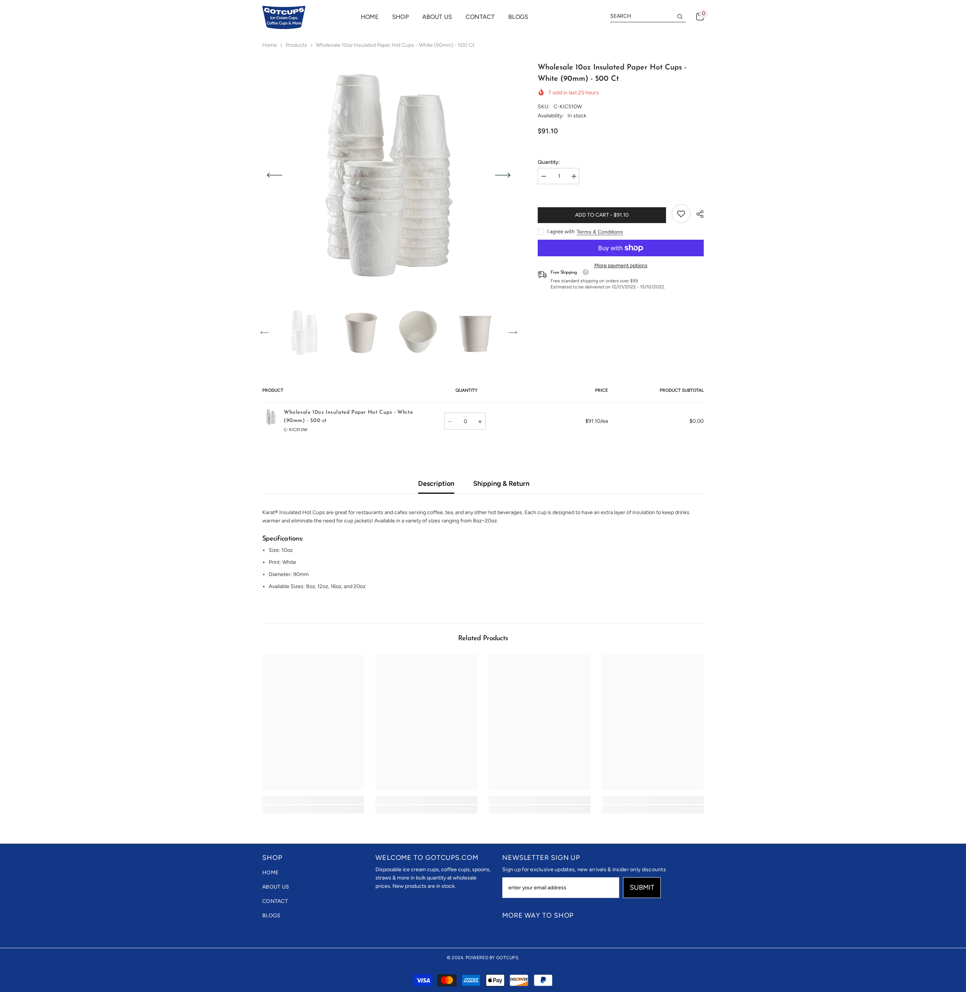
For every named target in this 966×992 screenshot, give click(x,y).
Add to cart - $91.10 (602, 215)
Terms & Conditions (600, 232)
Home (269, 45)
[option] (388, 175)
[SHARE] (697, 214)
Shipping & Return (501, 483)
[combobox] (642, 16)
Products (296, 45)
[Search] (648, 16)
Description (436, 483)
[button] (274, 175)
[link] (681, 213)
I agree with (561, 231)
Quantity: (549, 162)
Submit (642, 887)
